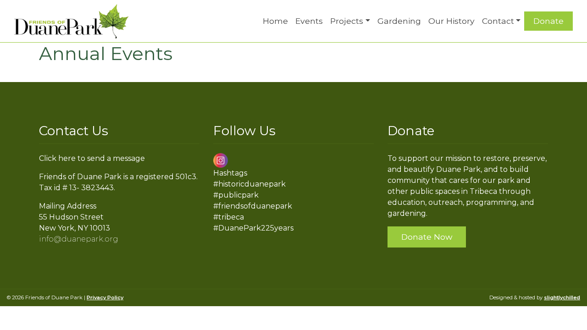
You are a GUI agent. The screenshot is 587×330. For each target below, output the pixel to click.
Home (275, 21)
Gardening (399, 21)
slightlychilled (562, 297)
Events (309, 21)
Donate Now (426, 237)
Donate (548, 21)
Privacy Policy (105, 297)
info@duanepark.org (78, 239)
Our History (451, 21)
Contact (498, 21)
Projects (346, 21)
